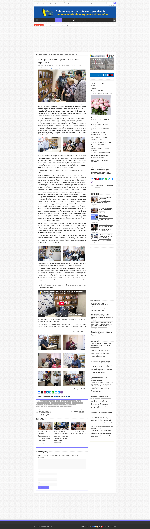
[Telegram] (113, 5)
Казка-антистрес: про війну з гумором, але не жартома (78, 433)
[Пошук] (115, 3)
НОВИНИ (58, 20)
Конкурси (82, 3)
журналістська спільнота (58, 402)
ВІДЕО (64, 20)
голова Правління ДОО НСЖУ (68, 401)
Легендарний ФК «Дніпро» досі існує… (78, 411)
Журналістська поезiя (59, 3)
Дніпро (79, 401)
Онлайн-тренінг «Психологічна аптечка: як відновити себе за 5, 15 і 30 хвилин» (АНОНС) (65, 25)
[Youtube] (109, 5)
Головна (39, 54)
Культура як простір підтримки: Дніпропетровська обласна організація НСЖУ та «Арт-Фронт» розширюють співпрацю (44, 437)
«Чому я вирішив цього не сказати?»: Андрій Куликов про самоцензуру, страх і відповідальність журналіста (102, 227)
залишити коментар (68, 65)
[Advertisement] (75, 39)
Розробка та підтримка (110, 526)
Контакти (96, 3)
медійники (39, 404)
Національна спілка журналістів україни (54, 404)
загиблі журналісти (77, 402)
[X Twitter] (115, 5)
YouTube (67, 396)
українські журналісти (66, 406)
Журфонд (68, 402)
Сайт (39, 482)
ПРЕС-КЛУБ (51, 20)
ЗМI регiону (89, 3)
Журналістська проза (72, 3)
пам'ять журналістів (54, 406)
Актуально (44, 3)
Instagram (59, 68)
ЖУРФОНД (71, 20)
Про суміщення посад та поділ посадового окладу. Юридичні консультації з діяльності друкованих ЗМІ (102, 316)
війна (58, 401)
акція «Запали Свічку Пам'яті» (47, 401)
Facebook (55, 396)
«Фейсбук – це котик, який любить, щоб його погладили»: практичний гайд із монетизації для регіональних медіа (102, 237)
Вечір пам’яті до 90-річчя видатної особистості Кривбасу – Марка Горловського (45, 412)
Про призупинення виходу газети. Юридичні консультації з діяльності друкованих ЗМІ (101, 332)
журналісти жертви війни (43, 402)
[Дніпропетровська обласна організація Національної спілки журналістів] (75, 11)
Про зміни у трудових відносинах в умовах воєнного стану (101, 309)
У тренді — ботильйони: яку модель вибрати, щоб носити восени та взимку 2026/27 (101, 345)
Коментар (41, 457)
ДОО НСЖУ (43, 20)
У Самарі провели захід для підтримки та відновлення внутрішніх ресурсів (99, 378)
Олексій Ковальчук (71, 404)
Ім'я (39, 471)
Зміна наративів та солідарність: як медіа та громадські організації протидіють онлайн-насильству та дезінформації (61, 436)
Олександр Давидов (42, 406)
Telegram (51, 68)
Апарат (50, 3)
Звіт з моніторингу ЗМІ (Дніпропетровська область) (99, 303)
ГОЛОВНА (37, 20)
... (106, 356)
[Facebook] (108, 5)
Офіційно (37, 3)
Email (39, 477)
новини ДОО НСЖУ (55, 65)
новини (45, 54)
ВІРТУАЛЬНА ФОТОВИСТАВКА (83, 20)
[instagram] (111, 5)
